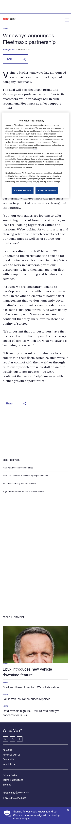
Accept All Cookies (46, 190)
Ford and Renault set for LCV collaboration (31, 687)
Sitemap (7, 784)
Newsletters (9, 764)
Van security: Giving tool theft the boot (19, 483)
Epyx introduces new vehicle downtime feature (23, 491)
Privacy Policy (10, 775)
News (5, 28)
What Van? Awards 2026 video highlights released (25, 475)
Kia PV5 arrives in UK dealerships (18, 467)
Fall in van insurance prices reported (27, 699)
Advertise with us (11, 754)
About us (7, 749)
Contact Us (8, 759)
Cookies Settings (22, 190)
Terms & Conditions (13, 779)
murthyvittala (9, 49)
